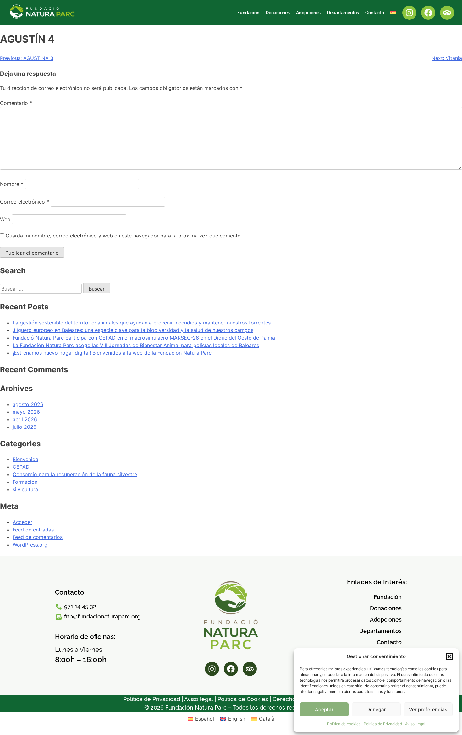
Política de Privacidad (383, 723)
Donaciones (278, 12)
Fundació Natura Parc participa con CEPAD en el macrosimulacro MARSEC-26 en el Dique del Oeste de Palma (144, 338)
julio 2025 (24, 427)
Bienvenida (25, 459)
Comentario (16, 103)
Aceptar (324, 709)
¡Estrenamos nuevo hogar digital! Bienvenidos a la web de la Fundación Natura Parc (112, 353)
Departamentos (343, 12)
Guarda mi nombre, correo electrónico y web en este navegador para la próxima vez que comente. (124, 235)
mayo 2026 (26, 412)
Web (5, 219)
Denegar (376, 709)
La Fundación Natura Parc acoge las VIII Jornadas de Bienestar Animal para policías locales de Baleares (136, 345)
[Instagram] (409, 13)
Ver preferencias (428, 709)
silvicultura (25, 489)
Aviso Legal (415, 723)
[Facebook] (428, 13)
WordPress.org (30, 545)
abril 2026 (25, 419)
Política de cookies (343, 723)
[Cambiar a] (393, 13)
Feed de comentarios (38, 537)
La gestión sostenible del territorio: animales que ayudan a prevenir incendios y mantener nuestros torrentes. (142, 322)
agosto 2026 (28, 404)
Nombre (11, 184)
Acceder (22, 522)
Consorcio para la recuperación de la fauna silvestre (75, 474)
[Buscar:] (41, 289)
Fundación (248, 12)
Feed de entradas (33, 529)
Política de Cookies (242, 699)
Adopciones (308, 12)
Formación (25, 482)
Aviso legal (198, 699)
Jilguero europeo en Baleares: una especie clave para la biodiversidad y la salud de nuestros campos (133, 330)
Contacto (374, 12)
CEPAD (21, 467)
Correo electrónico (24, 202)
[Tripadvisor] (447, 13)
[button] (449, 656)
